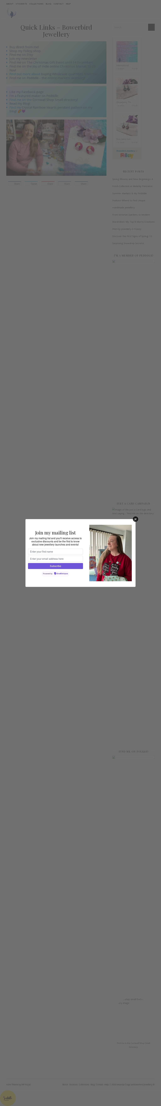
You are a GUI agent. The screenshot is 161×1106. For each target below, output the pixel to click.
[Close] (135, 519)
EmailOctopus (62, 573)
